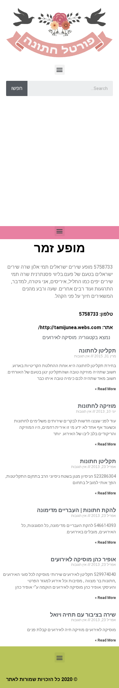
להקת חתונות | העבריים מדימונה (76, 510)
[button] (60, 70)
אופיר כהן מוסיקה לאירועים (83, 559)
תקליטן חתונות (98, 461)
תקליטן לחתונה (97, 350)
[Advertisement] (59, 164)
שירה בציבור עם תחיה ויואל (83, 614)
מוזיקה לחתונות (97, 406)
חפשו (17, 88)
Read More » (105, 389)
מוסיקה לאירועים (59, 337)
